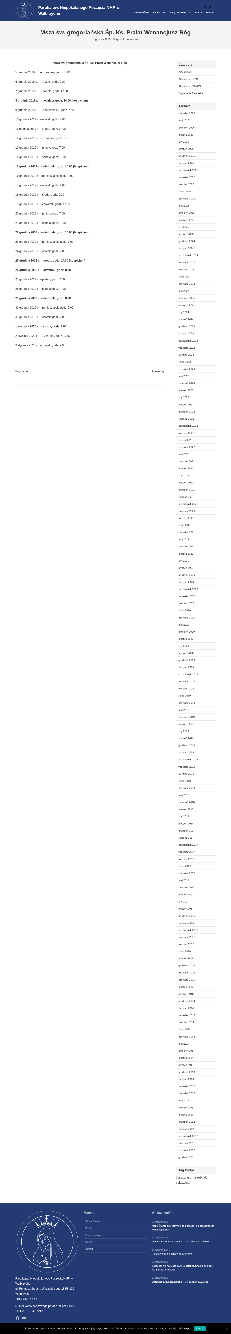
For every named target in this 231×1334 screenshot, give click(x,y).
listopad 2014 (186, 1008)
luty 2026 (183, 141)
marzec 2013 (185, 1114)
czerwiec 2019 (186, 702)
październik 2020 (188, 589)
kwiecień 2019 (186, 717)
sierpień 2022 (186, 433)
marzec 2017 (185, 894)
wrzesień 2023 (186, 347)
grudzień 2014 (186, 1001)
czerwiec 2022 (186, 447)
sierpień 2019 (186, 688)
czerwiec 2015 (186, 979)
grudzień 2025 (186, 155)
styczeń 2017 (186, 908)
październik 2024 (188, 255)
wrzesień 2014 (186, 1015)
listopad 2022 (186, 418)
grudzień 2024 (186, 241)
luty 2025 (183, 227)
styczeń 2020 (186, 653)
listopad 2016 (186, 922)
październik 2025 (188, 170)
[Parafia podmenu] (164, 12)
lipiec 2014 (184, 1029)
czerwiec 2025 (186, 198)
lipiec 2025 (184, 191)
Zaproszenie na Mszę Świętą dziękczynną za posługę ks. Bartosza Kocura (182, 1267)
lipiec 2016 (184, 951)
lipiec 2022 (184, 440)
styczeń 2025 (186, 234)
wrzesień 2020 (186, 596)
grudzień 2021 (186, 489)
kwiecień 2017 (186, 887)
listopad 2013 (186, 1079)
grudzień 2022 (186, 411)
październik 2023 (188, 340)
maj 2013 (183, 1100)
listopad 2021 (186, 496)
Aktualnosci (132, 39)
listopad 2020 (186, 582)
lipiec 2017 (184, 866)
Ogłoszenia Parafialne (191, 93)
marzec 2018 (185, 809)
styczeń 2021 (186, 567)
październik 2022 (188, 425)
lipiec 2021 (184, 525)
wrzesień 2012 (186, 1143)
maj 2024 (183, 290)
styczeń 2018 (186, 823)
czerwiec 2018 (186, 787)
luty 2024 (183, 312)
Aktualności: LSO (188, 79)
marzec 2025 (185, 219)
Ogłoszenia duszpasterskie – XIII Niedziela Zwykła (180, 1241)
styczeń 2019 (186, 738)
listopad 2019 (186, 667)
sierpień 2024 (186, 269)
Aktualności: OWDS (189, 86)
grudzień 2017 (186, 830)
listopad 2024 (186, 248)
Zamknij (200, 1328)
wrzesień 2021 (186, 511)
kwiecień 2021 (186, 546)
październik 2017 (188, 844)
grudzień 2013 (186, 1072)
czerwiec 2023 (186, 369)
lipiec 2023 (184, 361)
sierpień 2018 (186, 773)
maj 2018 (183, 795)
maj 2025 (183, 205)
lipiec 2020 (184, 610)
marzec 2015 (185, 986)
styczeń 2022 (186, 482)
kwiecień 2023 (186, 383)
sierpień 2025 (186, 184)
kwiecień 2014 (186, 1050)
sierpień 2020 (186, 603)
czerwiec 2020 (186, 617)
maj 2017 (183, 880)
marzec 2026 (185, 134)
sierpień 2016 (186, 944)
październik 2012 (188, 1136)
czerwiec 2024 (186, 283)
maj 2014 (183, 1043)
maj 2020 (183, 624)
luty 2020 (183, 646)
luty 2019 (183, 731)
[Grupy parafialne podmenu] (190, 12)
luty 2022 (183, 475)
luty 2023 (183, 397)
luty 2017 (183, 901)
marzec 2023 (185, 390)
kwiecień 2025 (186, 212)
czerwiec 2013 (186, 1093)
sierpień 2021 (186, 518)
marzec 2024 (185, 305)
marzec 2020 (185, 638)
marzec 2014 (185, 1057)
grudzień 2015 (186, 965)
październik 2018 (188, 759)
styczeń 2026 (186, 148)
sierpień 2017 (186, 859)
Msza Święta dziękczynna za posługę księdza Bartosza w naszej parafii (183, 1227)
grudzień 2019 (186, 660)
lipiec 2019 (184, 695)
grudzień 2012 (186, 1121)
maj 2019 (183, 709)
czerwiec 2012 (186, 1150)
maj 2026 (183, 120)
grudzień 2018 (186, 745)
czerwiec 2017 (186, 873)
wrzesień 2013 (186, 1086)
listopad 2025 (186, 163)
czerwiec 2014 (186, 1036)
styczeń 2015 (186, 993)
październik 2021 (188, 503)
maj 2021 (183, 539)
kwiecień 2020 (186, 631)
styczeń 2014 (186, 1064)
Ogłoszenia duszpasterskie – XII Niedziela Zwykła (180, 1281)
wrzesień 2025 (186, 177)
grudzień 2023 (186, 326)
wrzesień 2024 (186, 262)
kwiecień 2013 (186, 1107)
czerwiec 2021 (186, 532)
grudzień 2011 (186, 1157)
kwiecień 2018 (186, 802)
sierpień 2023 (186, 354)
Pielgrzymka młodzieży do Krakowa (172, 1253)
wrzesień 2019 (186, 681)
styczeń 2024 (186, 319)
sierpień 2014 (186, 1022)
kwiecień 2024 (186, 297)
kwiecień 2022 (186, 461)
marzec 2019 (185, 724)
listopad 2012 (186, 1128)
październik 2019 (188, 674)
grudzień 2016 (186, 915)
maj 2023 (183, 376)
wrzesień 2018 (186, 766)
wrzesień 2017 (186, 851)
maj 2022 (183, 454)
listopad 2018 (186, 752)
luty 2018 (183, 816)
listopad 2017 (186, 837)
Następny (158, 371)
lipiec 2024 (184, 276)
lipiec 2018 (184, 780)
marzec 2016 (185, 958)
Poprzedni (22, 371)
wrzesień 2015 (186, 972)
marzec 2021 (185, 553)
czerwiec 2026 (186, 113)
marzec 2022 (185, 468)
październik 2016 (188, 930)
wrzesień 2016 (186, 937)
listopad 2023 (186, 333)
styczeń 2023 (186, 404)
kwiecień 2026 (186, 127)
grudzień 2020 (186, 574)
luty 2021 (183, 560)
